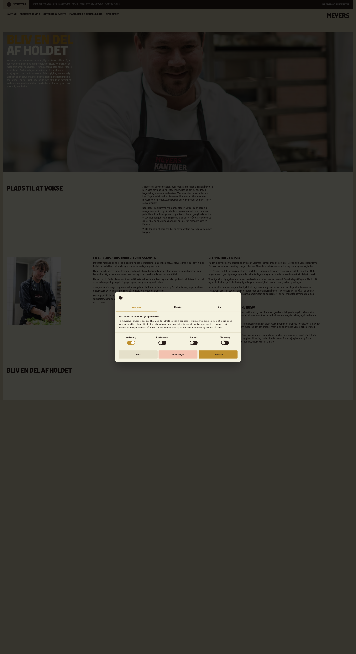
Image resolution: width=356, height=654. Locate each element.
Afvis (138, 354)
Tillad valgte (178, 354)
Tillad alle (218, 354)
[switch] (162, 343)
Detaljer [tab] (178, 307)
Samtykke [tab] (136, 307)
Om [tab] (219, 307)
